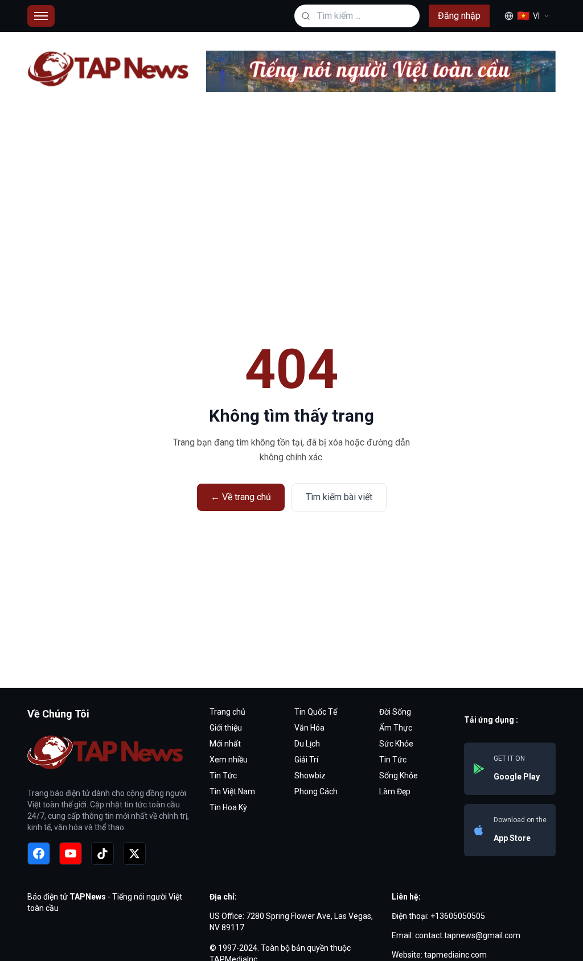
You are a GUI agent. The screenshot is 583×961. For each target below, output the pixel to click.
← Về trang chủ (241, 497)
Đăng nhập (459, 15)
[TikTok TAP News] (102, 853)
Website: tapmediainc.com (439, 954)
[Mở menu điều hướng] (41, 16)
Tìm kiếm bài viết (339, 497)
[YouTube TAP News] (70, 853)
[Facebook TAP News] (38, 853)
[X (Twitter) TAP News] (134, 853)
